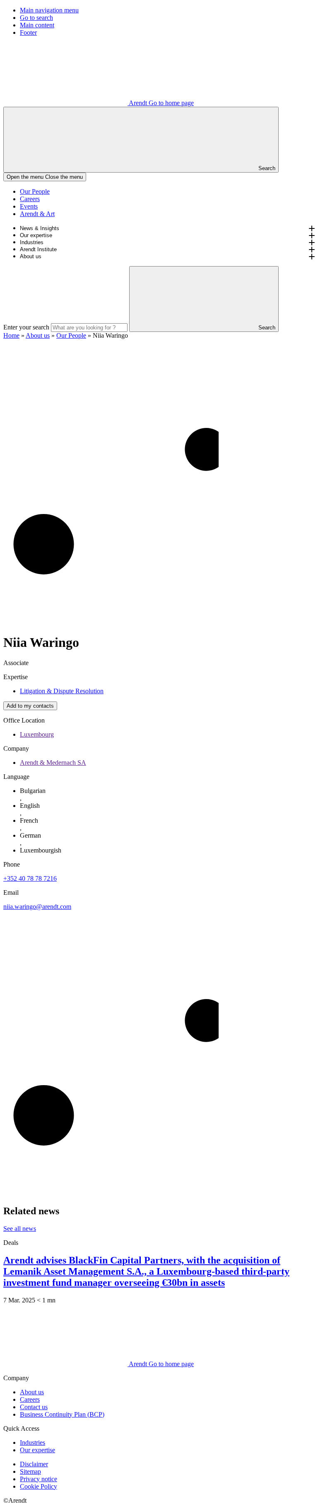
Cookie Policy (38, 1486)
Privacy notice (38, 1478)
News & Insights (39, 228)
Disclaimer (34, 1464)
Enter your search (26, 327)
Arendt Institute (38, 249)
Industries (31, 242)
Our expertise (36, 235)
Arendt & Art (37, 213)
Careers (30, 198)
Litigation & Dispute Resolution (62, 690)
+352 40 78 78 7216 (30, 878)
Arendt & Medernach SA (53, 762)
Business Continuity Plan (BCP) (62, 1414)
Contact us (34, 1406)
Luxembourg (37, 734)
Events (29, 206)
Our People (35, 191)
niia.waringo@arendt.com (37, 906)
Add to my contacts (30, 706)
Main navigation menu (49, 10)
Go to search (36, 17)
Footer (28, 32)
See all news (19, 1228)
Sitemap (30, 1471)
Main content (37, 25)
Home (11, 335)
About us (30, 256)
